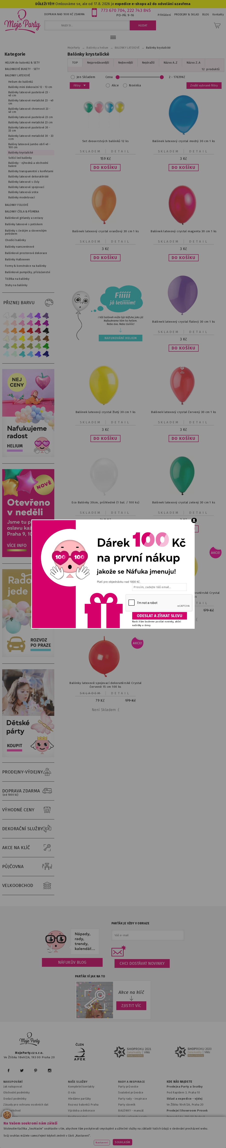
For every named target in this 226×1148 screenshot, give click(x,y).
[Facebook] (8, 1070)
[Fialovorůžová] (45, 315)
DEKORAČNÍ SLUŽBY (22, 828)
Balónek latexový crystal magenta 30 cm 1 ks (184, 231)
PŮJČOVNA (13, 866)
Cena (109, 77)
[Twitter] (22, 1070)
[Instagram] (49, 1070)
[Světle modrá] (30, 354)
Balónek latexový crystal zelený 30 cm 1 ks (183, 502)
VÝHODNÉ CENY (18, 809)
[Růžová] (22, 323)
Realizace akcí (77, 1116)
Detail (120, 151)
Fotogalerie (126, 1122)
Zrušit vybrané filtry (204, 85)
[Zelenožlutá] (14, 346)
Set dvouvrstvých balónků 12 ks (105, 141)
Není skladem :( (105, 710)
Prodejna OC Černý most (185, 1122)
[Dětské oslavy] (29, 756)
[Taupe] (14, 338)
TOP (75, 62)
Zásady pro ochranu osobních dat (26, 1104)
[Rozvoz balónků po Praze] (29, 656)
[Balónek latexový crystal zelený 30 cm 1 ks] (184, 495)
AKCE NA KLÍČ (16, 847)
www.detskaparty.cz (142, 1133)
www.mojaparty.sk (65, 1133)
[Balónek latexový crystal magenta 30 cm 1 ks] (184, 224)
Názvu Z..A (193, 62)
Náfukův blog (72, 962)
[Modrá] (37, 354)
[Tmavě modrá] (45, 354)
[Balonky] (29, 456)
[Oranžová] (22, 330)
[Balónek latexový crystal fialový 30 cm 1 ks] (184, 314)
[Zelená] (45, 346)
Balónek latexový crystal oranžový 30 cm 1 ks (105, 231)
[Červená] (30, 330)
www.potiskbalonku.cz (94, 1139)
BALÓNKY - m (127, 1110)
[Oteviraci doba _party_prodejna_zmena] (29, 556)
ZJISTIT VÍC (131, 1005)
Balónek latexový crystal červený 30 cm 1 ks (183, 412)
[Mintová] (14, 354)
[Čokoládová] (45, 338)
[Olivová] (22, 346)
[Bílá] (6, 315)
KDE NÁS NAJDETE (179, 1082)
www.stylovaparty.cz (132, 1139)
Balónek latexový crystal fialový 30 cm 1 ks (183, 322)
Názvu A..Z (170, 62)
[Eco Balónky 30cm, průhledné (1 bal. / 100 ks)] (105, 495)
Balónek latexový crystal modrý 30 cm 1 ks (183, 141)
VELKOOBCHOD (17, 885)
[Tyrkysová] (22, 354)
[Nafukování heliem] (107, 313)
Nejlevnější (125, 62)
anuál (140, 1110)
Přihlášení (164, 14)
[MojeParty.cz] (29, 1040)
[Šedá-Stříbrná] (14, 315)
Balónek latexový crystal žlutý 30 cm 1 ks (105, 412)
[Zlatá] (30, 338)
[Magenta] (37, 323)
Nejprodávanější (98, 62)
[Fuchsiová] (30, 323)
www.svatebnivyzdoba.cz (103, 1133)
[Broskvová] (6, 330)
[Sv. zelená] (37, 346)
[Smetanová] (6, 338)
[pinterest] (35, 1070)
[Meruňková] (14, 330)
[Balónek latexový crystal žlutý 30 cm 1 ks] (105, 405)
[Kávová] (37, 338)
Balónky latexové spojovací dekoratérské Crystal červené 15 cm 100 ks (105, 685)
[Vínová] (37, 330)
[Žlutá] (22, 338)
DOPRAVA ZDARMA (21, 792)
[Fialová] (30, 315)
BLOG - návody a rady (132, 1116)
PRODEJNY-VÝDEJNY (22, 772)
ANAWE (154, 1145)
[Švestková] (37, 315)
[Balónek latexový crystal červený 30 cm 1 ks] (184, 405)
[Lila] (22, 315)
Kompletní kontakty (81, 1086)
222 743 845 (139, 10)
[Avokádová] (30, 346)
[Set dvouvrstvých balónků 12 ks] (105, 134)
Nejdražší (148, 62)
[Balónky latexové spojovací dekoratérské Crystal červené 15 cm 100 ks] (105, 676)
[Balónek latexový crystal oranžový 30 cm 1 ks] (105, 224)
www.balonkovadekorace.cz (184, 1133)
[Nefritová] (6, 346)
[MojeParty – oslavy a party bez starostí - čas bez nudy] (22, 21)
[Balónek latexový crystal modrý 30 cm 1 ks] (184, 134)
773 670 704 (113, 10)
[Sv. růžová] (14, 323)
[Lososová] (6, 323)
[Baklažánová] (45, 323)
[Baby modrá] (6, 354)
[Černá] (45, 330)
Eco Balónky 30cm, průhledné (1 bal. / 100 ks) (105, 502)
